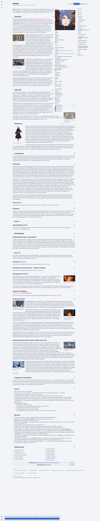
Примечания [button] (19, 447)
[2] (27, 20)
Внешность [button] (18, 123)
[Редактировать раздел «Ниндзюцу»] (74, 164)
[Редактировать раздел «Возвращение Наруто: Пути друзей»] (74, 237)
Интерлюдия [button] (19, 233)
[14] (48, 433)
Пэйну (34, 106)
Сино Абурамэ (40, 307)
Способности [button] (19, 153)
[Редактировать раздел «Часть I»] (74, 221)
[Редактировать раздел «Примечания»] (74, 447)
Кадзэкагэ (22, 262)
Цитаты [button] (17, 415)
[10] (44, 424)
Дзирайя (43, 29)
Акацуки (58, 97)
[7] (53, 418)
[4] (17, 56)
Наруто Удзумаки (30, 117)
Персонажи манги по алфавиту (57, 470)
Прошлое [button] (17, 16)
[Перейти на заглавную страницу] (1, 2)
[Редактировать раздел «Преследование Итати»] (74, 274)
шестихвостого (54, 295)
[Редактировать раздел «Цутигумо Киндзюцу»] (74, 291)
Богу (39, 407)
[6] (56, 417)
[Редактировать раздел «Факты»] (74, 389)
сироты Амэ (15, 42)
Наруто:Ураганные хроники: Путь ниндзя (64, 53)
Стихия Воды (59, 109)
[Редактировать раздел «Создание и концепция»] (74, 377)
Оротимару (48, 28)
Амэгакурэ (58, 96)
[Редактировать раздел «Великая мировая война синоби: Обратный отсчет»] (74, 340)
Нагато (56, 103)
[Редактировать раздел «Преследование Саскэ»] (74, 225)
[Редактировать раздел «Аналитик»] (74, 208)
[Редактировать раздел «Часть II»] (74, 253)
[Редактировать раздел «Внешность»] (61, 123)
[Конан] (65, 20)
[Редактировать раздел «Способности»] (74, 153)
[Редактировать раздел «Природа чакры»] (74, 202)
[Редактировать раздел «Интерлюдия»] (74, 233)
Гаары (48, 264)
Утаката (17, 295)
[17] (35, 442)
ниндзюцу (48, 30)
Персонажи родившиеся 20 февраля (20, 470)
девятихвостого (16, 229)
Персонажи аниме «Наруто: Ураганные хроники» (74, 470)
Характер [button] (17, 90)
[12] (64, 427)
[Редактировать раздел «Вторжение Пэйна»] (74, 299)
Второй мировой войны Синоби (38, 19)
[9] (26, 423)
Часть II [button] (17, 253)
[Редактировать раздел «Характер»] (53, 90)
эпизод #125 (64, 50)
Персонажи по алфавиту (31, 473)
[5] (27, 75)
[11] (62, 426)
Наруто (40, 462)
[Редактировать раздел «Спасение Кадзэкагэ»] (74, 262)
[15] (26, 436)
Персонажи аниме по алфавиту (19, 473)
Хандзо (14, 78)
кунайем (43, 83)
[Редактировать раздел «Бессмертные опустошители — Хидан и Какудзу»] (74, 268)
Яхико (45, 20)
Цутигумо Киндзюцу (26, 293)
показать (72, 462)
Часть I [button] (17, 221)
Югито (42, 270)
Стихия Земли (59, 108)
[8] (38, 420)
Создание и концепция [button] (22, 377)
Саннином (15, 26)
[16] (62, 439)
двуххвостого (36, 270)
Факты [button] (16, 389)
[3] (27, 37)
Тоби (51, 12)
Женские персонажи (33, 470)
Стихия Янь (58, 111)
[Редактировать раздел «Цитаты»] (74, 415)
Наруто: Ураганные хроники (52, 462)
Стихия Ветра (59, 106)
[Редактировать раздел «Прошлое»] (53, 16)
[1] (58, 8)
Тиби (35, 23)
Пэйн (71, 256)
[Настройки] (1, 517)
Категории (15, 468)
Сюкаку (44, 264)
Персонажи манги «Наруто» (44, 470)
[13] (71, 428)
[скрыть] (73, 105)
